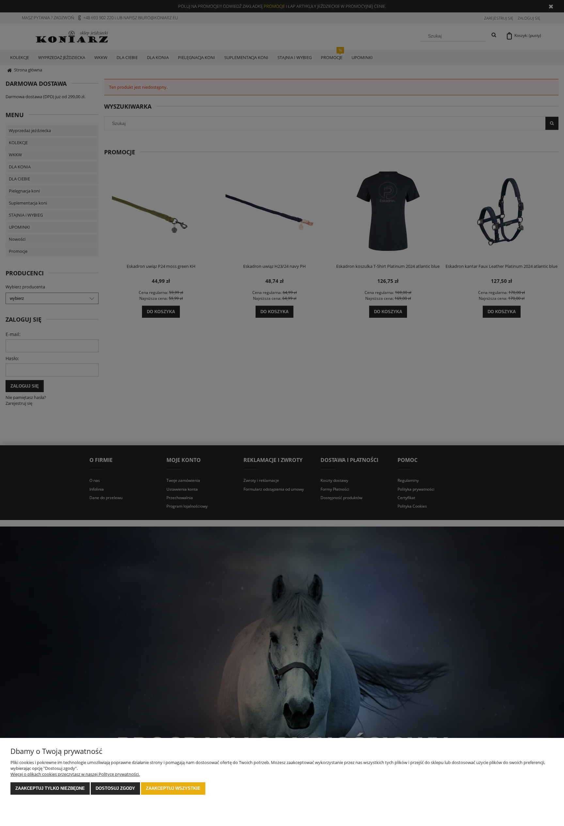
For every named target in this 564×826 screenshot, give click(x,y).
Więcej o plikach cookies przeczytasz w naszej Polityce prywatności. (75, 774)
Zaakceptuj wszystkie (173, 788)
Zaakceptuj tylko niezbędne (50, 788)
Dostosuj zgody (115, 788)
